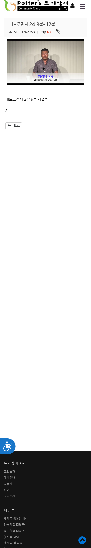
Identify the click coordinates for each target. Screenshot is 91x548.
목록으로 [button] (14, 126)
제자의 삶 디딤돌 (15, 543)
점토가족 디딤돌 (14, 531)
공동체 (8, 484)
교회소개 (9, 472)
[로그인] (72, 6)
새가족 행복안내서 (16, 519)
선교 (7, 490)
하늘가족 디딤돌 (14, 525)
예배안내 (9, 478)
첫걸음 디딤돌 (13, 537)
